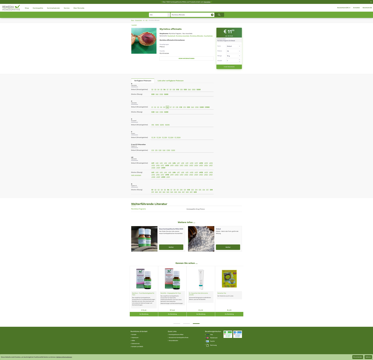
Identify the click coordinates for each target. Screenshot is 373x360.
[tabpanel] (144, 291)
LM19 (172, 165)
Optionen (368, 357)
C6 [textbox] (228, 51)
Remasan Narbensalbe (168, 293)
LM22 (186, 165)
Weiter (171, 247)
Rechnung (213, 345)
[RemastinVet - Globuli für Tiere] (201, 278)
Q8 (175, 190)
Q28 (187, 192)
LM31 (168, 177)
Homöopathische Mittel (176, 334)
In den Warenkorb (229, 67)
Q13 (192, 190)
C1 (152, 107)
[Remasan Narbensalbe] (172, 278)
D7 (167, 89)
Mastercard (213, 337)
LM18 (167, 165)
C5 (164, 107)
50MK (162, 125)
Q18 (211, 190)
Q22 (164, 192)
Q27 (183, 192)
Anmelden (356, 8)
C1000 (207, 107)
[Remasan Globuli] (144, 278)
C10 (177, 107)
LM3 (161, 163)
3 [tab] (196, 323)
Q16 (204, 190)
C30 (188, 107)
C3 (158, 107)
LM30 (163, 168)
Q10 (181, 190)
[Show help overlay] (212, 15)
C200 (202, 107)
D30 (185, 89)
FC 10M (164, 137)
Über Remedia (78, 8)
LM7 (178, 163)
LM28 (153, 168)
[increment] (239, 60)
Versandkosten (173, 340)
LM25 (201, 165)
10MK (157, 125)
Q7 (171, 190)
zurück (134, 25)
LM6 (174, 163)
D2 (152, 89)
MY (146, 20)
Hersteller (207, 2)
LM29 (158, 168)
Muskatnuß (171, 36)
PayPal (212, 341)
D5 (161, 89)
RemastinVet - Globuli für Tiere (198, 293)
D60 (189, 89)
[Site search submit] (219, 15)
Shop (27, 8)
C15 (184, 107)
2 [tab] (186, 323)
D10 (174, 89)
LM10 (191, 163)
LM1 (152, 163)
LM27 (211, 165)
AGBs (133, 340)
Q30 (195, 192)
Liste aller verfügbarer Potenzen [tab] (171, 81)
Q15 (200, 190)
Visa (211, 334)
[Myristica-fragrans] (143, 41)
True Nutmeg (208, 36)
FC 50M (170, 137)
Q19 (152, 192)
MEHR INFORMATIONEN (186, 58)
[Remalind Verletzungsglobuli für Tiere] (229, 278)
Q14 (196, 190)
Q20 (156, 192)
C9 (174, 107)
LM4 (165, 163)
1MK (152, 125)
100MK (167, 125)
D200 (199, 89)
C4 (161, 107)
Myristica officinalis (196, 36)
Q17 (207, 190)
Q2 (155, 190)
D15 (181, 89)
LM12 (201, 163)
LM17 (162, 165)
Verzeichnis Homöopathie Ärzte (178, 337)
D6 (164, 89)
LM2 (157, 163)
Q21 (160, 192)
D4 (158, 89)
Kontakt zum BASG (137, 346)
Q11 (185, 190)
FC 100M (177, 137)
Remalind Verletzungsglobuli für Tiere (228, 293)
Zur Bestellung (143, 314)
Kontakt (134, 334)
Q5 (165, 190)
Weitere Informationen (64, 357)
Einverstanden (357, 357)
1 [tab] (176, 323)
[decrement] (239, 62)
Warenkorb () (367, 8)
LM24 (196, 165)
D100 (193, 89)
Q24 (171, 192)
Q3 (158, 190)
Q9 (178, 190)
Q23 (167, 192)
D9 (170, 89)
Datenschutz (136, 343)
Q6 (168, 190)
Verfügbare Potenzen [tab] (142, 81)
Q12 (188, 190)
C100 (197, 107)
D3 (155, 89)
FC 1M (153, 137)
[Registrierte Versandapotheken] (228, 334)
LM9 (187, 163)
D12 (177, 89)
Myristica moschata (182, 36)
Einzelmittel (138, 20)
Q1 (152, 190)
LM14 (211, 163)
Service (67, 8)
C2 (155, 107)
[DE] (11, 7)
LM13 (206, 163)
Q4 (162, 190)
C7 (171, 107)
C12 (180, 107)
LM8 (182, 163)
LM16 (157, 165)
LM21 (181, 165)
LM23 (191, 165)
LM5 (169, 163)
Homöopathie (38, 8)
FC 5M (159, 137)
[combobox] (233, 51)
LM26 (206, 165)
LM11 (196, 163)
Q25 (175, 192)
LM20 (177, 165)
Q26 (179, 192)
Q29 (191, 192)
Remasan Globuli (137, 293)
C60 (192, 107)
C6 (167, 107)
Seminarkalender (53, 8)
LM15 (153, 165)
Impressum (135, 337)
